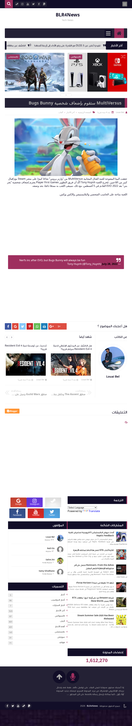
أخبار (63, 594)
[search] (9, 4)
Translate (94, 511)
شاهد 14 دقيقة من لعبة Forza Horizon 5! (95, 582)
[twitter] (12, 705)
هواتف (62, 642)
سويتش (61, 637)
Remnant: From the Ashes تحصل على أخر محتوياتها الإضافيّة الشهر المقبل (94, 567)
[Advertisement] (64, 228)
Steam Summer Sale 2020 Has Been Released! (95, 617)
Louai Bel (85, 379)
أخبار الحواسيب (58, 600)
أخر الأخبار (60, 610)
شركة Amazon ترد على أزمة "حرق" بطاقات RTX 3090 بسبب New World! (93, 599)
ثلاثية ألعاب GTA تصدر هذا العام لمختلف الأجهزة (93, 550)
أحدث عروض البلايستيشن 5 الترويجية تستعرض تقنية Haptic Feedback (91, 534)
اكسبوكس (60, 615)
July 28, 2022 (110, 264)
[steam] (23, 705)
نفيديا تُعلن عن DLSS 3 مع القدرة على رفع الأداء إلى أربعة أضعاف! (84, 45)
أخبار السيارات (58, 605)
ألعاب (62, 621)
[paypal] (29, 705)
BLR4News (68, 15)
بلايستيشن (60, 631)
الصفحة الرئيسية (84, 112)
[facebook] (7, 705)
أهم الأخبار (60, 626)
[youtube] (18, 705)
